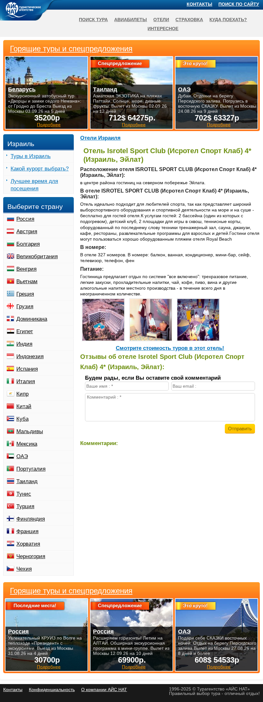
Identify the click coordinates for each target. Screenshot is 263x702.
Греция (25, 294)
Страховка (189, 19)
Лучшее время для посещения (34, 185)
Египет (24, 331)
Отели (161, 19)
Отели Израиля (100, 138)
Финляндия (30, 519)
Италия (25, 381)
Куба (22, 419)
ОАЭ (22, 456)
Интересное (163, 28)
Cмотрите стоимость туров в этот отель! (170, 348)
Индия (24, 344)
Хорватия (28, 544)
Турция (25, 506)
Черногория (30, 556)
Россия (25, 219)
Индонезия (30, 356)
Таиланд (27, 481)
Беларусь (22, 89)
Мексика (26, 444)
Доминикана (31, 319)
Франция (27, 531)
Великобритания (37, 256)
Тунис (23, 494)
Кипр (22, 394)
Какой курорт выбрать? (40, 169)
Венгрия (26, 269)
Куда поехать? (228, 19)
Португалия (31, 469)
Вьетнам (27, 281)
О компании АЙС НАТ (104, 689)
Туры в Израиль (31, 156)
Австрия (26, 231)
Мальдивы (29, 431)
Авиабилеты (130, 19)
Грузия (24, 306)
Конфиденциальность (52, 689)
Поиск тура (93, 19)
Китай (23, 406)
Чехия (24, 569)
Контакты (199, 4)
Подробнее (49, 666)
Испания (27, 369)
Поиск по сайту (238, 4)
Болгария (28, 244)
